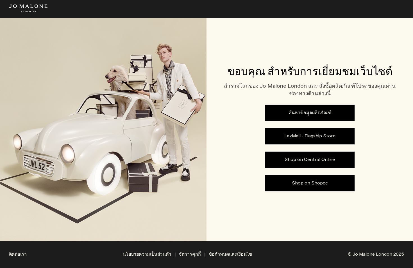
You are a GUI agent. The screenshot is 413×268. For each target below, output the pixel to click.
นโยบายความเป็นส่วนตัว (147, 254)
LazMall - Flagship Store (309, 136)
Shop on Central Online (310, 160)
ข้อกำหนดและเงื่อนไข (230, 254)
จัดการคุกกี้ (190, 254)
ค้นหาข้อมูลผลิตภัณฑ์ (310, 113)
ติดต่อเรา (18, 254)
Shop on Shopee (310, 183)
